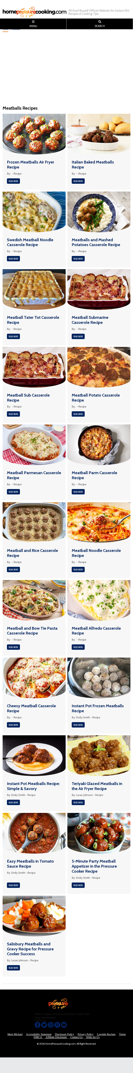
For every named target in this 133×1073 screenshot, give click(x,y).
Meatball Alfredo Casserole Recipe (96, 631)
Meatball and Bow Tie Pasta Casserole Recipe (32, 631)
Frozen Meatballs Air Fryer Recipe (30, 164)
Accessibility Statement (38, 1034)
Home (5, 29)
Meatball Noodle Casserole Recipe (96, 553)
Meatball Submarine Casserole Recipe (90, 320)
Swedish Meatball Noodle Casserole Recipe (30, 242)
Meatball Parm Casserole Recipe (94, 475)
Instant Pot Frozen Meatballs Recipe (98, 708)
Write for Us (93, 1037)
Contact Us (76, 1037)
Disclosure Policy (64, 1034)
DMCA (38, 1037)
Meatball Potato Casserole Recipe (96, 398)
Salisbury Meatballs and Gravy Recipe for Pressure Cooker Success (30, 948)
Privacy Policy (86, 1034)
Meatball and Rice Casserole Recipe (32, 553)
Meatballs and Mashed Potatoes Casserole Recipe (96, 242)
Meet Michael (15, 1034)
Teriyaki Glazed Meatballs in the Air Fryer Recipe (97, 786)
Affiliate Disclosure (56, 1037)
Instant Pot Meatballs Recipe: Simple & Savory (33, 786)
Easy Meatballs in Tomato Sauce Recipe (30, 864)
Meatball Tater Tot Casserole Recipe (33, 320)
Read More (13, 181)
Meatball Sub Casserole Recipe (28, 398)
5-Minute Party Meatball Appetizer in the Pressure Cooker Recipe (94, 866)
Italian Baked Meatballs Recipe (93, 164)
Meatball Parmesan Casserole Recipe (34, 475)
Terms (122, 1034)
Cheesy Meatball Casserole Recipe (31, 708)
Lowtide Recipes (106, 1034)
